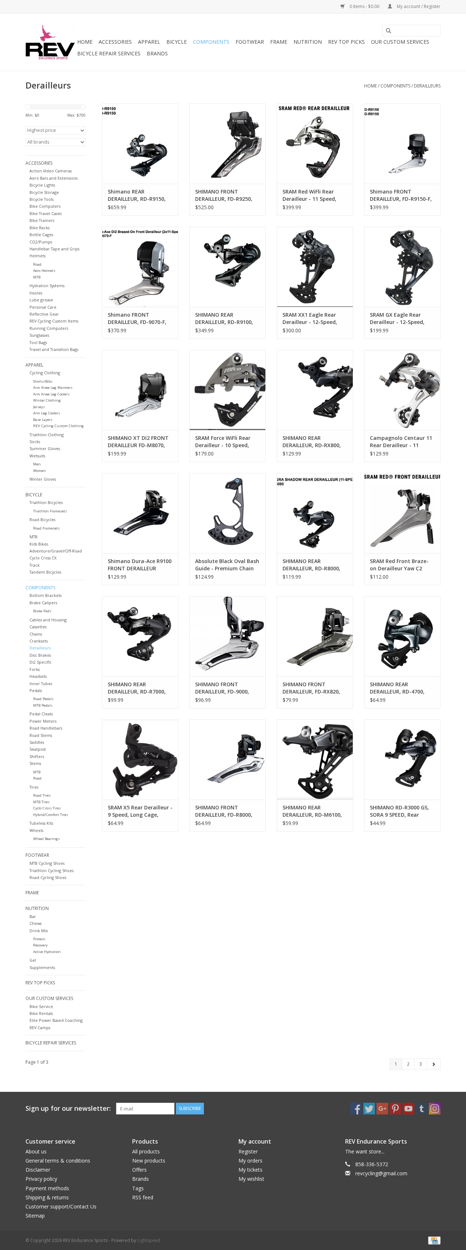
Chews (35, 923)
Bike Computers (44, 206)
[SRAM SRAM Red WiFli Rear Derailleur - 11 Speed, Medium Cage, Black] (315, 143)
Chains (35, 634)
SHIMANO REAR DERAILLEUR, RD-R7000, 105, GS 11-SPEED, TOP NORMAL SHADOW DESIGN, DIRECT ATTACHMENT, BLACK (137, 688)
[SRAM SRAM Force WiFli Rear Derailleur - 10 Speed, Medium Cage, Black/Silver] (227, 390)
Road (37, 264)
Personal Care (42, 307)
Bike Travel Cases (45, 213)
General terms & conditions (57, 1160)
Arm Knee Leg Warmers (52, 387)
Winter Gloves (42, 479)
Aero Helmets (44, 270)
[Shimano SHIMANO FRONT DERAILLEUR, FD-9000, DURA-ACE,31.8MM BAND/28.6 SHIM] (227, 636)
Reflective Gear (44, 314)
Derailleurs (427, 86)
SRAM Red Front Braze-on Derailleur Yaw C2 (399, 565)
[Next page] (433, 1064)
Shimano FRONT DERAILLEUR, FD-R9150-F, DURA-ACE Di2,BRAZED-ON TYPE (401, 195)
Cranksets (38, 641)
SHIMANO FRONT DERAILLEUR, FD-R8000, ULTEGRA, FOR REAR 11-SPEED (224, 811)
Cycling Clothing (44, 372)
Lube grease (41, 299)
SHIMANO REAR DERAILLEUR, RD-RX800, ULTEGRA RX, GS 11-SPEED (312, 441)
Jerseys (39, 407)
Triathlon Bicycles (46, 502)
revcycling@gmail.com (381, 1173)
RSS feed (142, 1197)
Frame (278, 41)
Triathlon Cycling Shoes (51, 870)
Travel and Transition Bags (53, 349)
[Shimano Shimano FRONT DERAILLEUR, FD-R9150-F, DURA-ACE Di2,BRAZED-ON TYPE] (402, 143)
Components (211, 41)
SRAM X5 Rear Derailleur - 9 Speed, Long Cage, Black (140, 811)
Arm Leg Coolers (46, 413)
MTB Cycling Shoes (46, 863)
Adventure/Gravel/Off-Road (55, 551)
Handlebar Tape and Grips (54, 248)
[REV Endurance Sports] (50, 42)
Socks (34, 441)
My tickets (250, 1169)
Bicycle (176, 41)
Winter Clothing (47, 400)
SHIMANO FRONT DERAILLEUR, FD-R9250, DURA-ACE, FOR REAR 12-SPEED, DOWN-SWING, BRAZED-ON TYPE (226, 195)
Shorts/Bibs (42, 381)
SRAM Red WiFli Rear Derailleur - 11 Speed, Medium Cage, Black (309, 195)
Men (37, 464)
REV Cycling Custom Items (53, 321)
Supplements (42, 967)
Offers (139, 1169)
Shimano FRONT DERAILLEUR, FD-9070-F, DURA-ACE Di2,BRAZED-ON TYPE (137, 318)
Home (84, 41)
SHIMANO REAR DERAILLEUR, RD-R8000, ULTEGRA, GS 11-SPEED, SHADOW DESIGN (312, 565)
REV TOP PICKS (346, 41)
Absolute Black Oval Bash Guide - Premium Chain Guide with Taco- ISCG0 (227, 565)
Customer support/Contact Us (60, 1206)
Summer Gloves (44, 448)
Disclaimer (37, 1169)
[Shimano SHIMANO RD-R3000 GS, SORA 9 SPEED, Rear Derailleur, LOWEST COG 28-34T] (402, 759)
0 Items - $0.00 (364, 6)
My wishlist (251, 1178)
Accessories (115, 41)
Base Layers (42, 419)
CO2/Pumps (40, 242)
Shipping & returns (47, 1197)
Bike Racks (39, 227)
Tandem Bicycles (45, 572)
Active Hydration (47, 951)
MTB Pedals (42, 705)
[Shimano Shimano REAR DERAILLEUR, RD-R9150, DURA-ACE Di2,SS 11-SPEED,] (140, 143)
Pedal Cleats (41, 713)
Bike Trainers (41, 220)
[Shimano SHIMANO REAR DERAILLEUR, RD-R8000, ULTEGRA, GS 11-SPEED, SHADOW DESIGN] (315, 513)
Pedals (35, 690)
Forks (34, 669)
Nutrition (307, 41)
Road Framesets (46, 528)
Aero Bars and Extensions (53, 178)
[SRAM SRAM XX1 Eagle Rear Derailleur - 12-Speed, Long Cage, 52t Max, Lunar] (315, 267)
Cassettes (38, 626)
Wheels (36, 830)
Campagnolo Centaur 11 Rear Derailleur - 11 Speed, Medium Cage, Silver (401, 441)
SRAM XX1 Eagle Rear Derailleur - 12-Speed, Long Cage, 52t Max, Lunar (310, 318)
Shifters (36, 756)
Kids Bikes (38, 544)
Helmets (37, 255)
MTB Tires (41, 802)
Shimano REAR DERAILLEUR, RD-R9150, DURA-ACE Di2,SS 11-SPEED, (137, 195)
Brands (157, 53)
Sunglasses (39, 335)
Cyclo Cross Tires (47, 808)
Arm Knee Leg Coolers (51, 394)
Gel (32, 960)
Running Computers (48, 328)
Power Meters (42, 721)
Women (39, 470)
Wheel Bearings (46, 838)
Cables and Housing (48, 619)
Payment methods (47, 1188)
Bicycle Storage (44, 192)
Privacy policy (41, 1178)
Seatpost (37, 749)
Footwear (250, 41)
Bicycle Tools (41, 199)
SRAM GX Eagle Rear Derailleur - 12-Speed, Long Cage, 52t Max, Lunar (397, 318)
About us (36, 1151)
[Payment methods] (433, 1240)
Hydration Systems (46, 285)
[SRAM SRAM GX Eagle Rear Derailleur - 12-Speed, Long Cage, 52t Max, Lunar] (402, 267)
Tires (33, 787)
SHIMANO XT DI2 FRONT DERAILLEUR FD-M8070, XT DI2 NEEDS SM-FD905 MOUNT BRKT (138, 441)
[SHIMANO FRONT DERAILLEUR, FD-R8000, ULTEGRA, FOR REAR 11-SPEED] (227, 759)
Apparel (149, 41)
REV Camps (39, 1027)
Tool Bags (38, 342)
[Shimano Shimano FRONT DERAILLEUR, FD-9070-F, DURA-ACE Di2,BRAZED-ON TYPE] (140, 267)
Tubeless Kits (41, 823)
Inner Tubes (40, 683)
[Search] (386, 31)
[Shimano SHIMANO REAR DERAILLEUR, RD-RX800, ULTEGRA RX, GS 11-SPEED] (315, 390)
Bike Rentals (41, 1013)
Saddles (36, 742)
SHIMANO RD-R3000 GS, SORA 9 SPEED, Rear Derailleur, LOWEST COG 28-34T (400, 811)
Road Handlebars (45, 728)
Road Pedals (43, 698)
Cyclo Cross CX (42, 557)
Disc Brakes (40, 655)
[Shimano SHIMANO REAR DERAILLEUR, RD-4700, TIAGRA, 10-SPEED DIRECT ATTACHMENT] (402, 636)
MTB (36, 277)
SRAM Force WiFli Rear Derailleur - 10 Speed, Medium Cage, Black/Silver (222, 441)
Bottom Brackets (45, 595)
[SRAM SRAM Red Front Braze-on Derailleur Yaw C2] (402, 513)
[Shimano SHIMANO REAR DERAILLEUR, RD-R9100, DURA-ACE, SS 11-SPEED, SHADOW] (227, 267)
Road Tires (42, 795)
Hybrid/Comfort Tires (50, 814)
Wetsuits (37, 455)
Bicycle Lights (42, 185)
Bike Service (41, 1006)
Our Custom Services (400, 41)
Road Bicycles (42, 519)
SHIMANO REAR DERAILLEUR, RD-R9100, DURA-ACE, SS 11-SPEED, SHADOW (225, 318)
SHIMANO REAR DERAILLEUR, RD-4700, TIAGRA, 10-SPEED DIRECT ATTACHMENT (402, 688)
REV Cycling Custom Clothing (58, 425)
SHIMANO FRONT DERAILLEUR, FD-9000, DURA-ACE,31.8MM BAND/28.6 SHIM (222, 688)
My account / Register (418, 6)
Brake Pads (42, 611)
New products (148, 1160)
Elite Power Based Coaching (56, 1020)
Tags (138, 1188)
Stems (35, 763)
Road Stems (40, 735)
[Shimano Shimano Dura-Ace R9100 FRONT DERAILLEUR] (140, 513)
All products (146, 1151)
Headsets (38, 676)
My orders (250, 1160)
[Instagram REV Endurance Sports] (435, 1108)
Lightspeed (148, 1240)
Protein (39, 939)
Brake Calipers (43, 602)
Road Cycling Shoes (47, 877)
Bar (32, 916)
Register (248, 1151)
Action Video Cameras (50, 170)
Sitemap (35, 1215)
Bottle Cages (41, 234)
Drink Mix (38, 930)
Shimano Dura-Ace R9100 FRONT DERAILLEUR (139, 565)
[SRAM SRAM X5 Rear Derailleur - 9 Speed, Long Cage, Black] (140, 759)
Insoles (35, 293)
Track (34, 565)
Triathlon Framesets (50, 511)
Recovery (40, 945)
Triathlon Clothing (46, 434)
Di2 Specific (40, 662)
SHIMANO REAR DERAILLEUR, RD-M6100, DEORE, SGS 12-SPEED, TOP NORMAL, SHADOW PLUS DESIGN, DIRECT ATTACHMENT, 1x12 (312, 811)
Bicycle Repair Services (109, 53)
